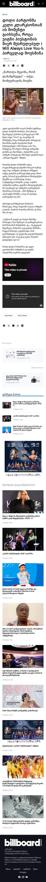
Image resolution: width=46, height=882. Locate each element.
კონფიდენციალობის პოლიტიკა (17, 853)
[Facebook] (19, 877)
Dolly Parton (9, 315)
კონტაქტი (8, 849)
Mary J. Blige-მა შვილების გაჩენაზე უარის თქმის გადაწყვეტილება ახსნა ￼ (27, 403)
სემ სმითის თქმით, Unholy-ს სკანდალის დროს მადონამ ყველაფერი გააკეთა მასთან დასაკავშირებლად (22, 673)
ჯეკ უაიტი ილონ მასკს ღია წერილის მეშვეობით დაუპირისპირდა (16, 378)
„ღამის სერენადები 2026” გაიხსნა (26, 416)
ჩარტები (23, 872)
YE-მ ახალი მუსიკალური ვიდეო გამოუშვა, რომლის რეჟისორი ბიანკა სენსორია (21, 822)
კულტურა (17, 869)
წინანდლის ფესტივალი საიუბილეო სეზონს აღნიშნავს (26, 353)
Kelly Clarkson (22, 315)
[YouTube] (27, 877)
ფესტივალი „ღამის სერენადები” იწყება (20, 746)
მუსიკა (5, 14)
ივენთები (27, 869)
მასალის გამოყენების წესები (16, 851)
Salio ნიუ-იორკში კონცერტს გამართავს (20, 710)
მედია (35, 869)
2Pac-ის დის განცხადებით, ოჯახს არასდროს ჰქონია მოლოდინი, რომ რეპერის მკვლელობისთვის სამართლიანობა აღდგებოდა (22, 632)
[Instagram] (23, 877)
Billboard (6, 59)
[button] (3, 4)
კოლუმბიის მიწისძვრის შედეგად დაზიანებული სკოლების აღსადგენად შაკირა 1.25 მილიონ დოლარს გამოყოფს (22, 783)
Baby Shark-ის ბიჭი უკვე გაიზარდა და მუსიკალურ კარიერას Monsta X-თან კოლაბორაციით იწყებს (27, 428)
